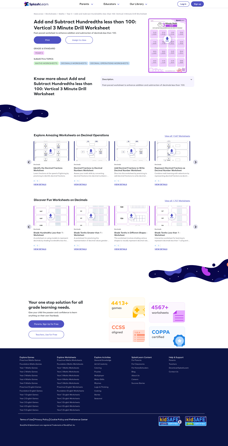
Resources (38, 14)
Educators (110, 4)
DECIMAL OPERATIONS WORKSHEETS (109, 63)
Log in (183, 4)
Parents (85, 4)
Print (47, 40)
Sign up (197, 4)
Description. (108, 79)
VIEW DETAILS (40, 184)
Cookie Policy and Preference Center (69, 419)
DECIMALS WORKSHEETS (74, 63)
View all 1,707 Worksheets (177, 200)
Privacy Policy (41, 419)
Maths (62, 14)
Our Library (137, 4)
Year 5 (69, 14)
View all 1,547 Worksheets (177, 136)
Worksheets (50, 14)
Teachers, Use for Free (46, 334)
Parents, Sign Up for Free (46, 324)
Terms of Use (27, 419)
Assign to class (79, 40)
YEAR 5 (39, 53)
